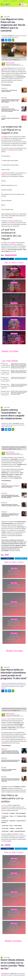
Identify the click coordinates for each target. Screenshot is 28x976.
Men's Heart (7, 16)
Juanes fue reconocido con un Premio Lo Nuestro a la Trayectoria (10, 486)
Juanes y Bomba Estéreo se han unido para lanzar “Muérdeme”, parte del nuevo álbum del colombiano (10, 496)
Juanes (7, 530)
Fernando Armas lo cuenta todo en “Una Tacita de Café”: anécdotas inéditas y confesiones (14, 324)
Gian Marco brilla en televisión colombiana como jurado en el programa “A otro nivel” (14, 286)
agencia (12, 255)
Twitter (21, 258)
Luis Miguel (4, 68)
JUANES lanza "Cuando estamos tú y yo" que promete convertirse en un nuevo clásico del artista (10, 515)
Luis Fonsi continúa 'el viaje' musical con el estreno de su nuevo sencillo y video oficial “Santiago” (10, 101)
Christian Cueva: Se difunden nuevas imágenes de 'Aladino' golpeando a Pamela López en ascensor (19, 385)
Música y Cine (4, 88)
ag (15, 255)
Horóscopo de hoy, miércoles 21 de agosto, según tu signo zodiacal (18, 378)
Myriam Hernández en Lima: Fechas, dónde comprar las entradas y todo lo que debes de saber (14, 338)
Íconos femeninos (5, 106)
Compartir (8, 258)
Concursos (3, 116)
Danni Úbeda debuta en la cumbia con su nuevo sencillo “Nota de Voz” (14, 305)
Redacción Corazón (10, 62)
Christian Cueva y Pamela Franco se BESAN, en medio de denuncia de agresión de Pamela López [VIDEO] (19, 371)
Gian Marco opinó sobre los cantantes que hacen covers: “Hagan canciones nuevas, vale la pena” (10, 780)
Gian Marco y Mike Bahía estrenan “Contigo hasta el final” (8, 770)
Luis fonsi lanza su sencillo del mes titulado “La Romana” (9, 91)
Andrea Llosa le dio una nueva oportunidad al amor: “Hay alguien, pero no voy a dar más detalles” (10, 110)
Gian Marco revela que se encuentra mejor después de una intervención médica (10, 761)
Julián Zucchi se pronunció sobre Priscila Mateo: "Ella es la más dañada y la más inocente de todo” (14, 638)
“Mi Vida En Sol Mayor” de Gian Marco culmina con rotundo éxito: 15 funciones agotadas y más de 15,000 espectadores (10, 752)
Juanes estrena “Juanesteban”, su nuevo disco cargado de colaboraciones (14, 273)
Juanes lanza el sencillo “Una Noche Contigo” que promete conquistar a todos (10, 505)
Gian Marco (4, 683)
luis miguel (7, 255)
